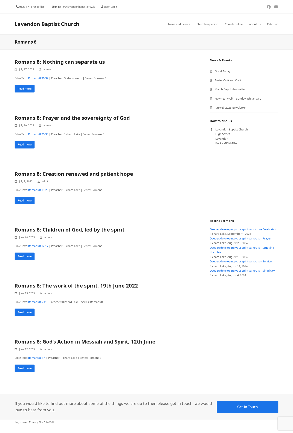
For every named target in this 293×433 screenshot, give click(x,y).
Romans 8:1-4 (36, 358)
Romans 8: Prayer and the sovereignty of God (72, 117)
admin (47, 69)
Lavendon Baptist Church (47, 23)
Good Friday (222, 71)
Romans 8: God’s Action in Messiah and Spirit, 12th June (85, 341)
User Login (110, 7)
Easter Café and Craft (228, 80)
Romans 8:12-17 (38, 246)
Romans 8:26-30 (38, 134)
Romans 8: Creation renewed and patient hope (74, 173)
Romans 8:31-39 (38, 78)
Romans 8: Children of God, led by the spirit (69, 229)
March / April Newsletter (230, 89)
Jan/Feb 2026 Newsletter (230, 107)
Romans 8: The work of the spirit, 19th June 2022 (76, 285)
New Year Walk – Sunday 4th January (238, 98)
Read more (25, 89)
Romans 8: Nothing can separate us (60, 61)
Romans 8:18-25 (38, 190)
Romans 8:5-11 (37, 302)
